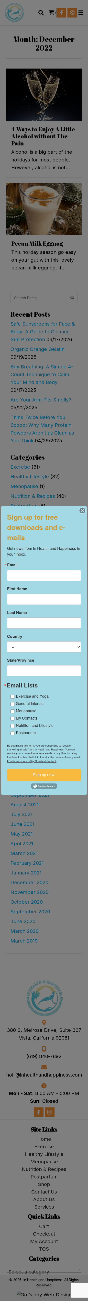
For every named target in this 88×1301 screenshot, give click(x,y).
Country (14, 636)
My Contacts (26, 718)
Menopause (26, 710)
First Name (17, 589)
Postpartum (26, 732)
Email (12, 565)
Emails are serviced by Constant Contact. (31, 761)
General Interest (30, 703)
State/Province (20, 660)
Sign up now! (44, 774)
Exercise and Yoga (32, 696)
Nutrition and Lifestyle (35, 725)
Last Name (17, 613)
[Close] (82, 510)
